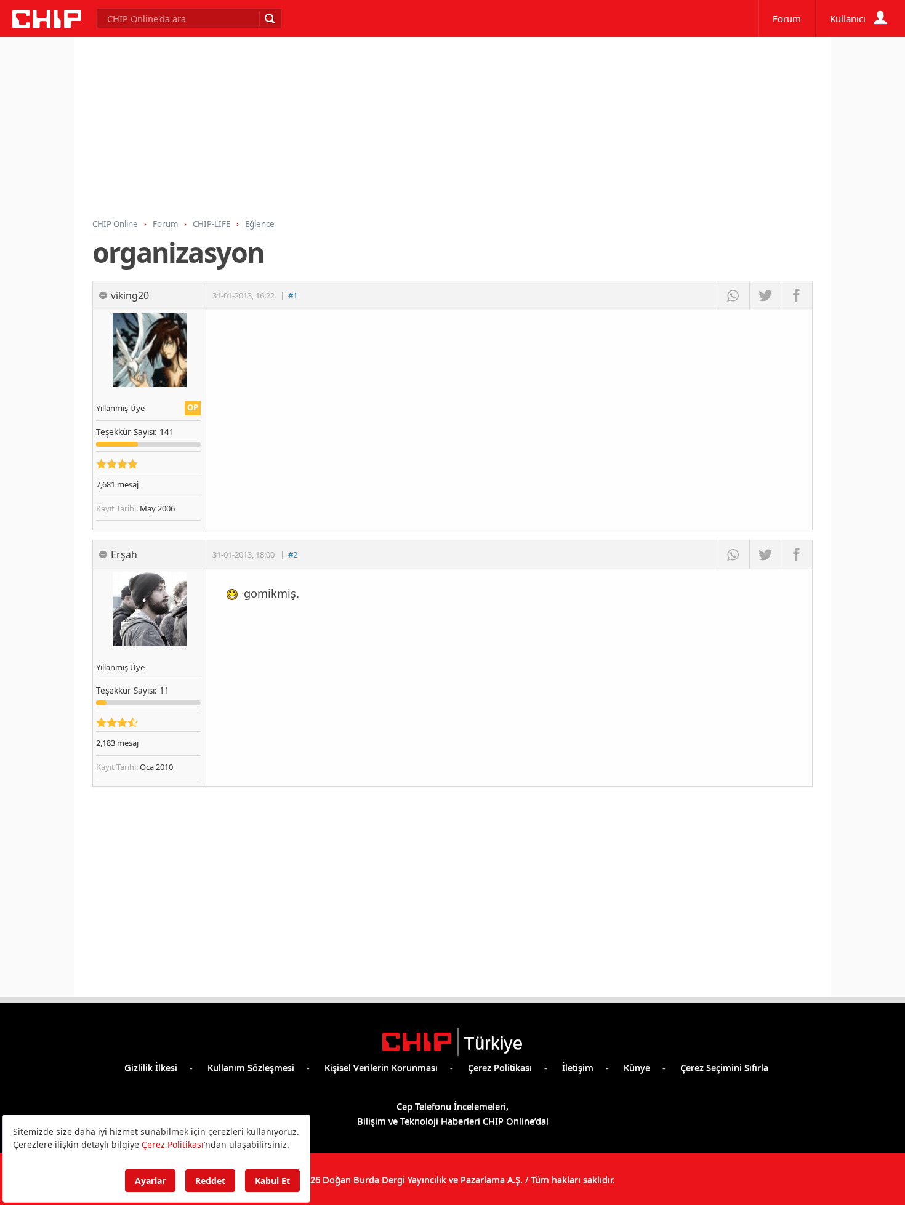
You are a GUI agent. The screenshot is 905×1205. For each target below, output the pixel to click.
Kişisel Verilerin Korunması (381, 1067)
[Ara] (269, 18)
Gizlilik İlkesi (150, 1067)
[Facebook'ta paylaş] (796, 295)
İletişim (577, 1067)
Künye (637, 1067)
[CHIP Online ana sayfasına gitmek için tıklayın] (46, 24)
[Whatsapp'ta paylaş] (733, 295)
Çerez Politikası (500, 1067)
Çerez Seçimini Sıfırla (724, 1067)
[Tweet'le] (765, 295)
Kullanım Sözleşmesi (250, 1067)
